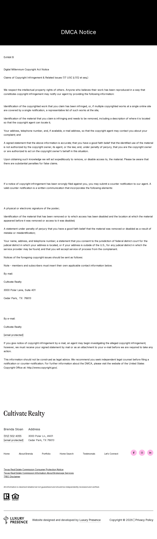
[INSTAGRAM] (142, 453)
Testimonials (89, 453)
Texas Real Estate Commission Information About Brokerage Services (39, 473)
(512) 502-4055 (12, 436)
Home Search (67, 453)
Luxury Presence (90, 520)
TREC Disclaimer (12, 476)
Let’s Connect (111, 454)
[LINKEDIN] (150, 453)
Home (7, 453)
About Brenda (26, 453)
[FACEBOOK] (134, 453)
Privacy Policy (144, 520)
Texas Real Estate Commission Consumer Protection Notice (33, 469)
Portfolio (46, 453)
